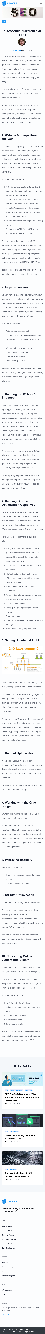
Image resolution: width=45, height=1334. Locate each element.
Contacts (5, 1294)
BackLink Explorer (9, 1248)
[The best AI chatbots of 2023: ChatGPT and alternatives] (22, 1158)
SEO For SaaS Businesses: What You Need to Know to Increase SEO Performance (22, 1097)
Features (5, 1262)
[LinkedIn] (8, 1314)
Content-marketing (16, 1090)
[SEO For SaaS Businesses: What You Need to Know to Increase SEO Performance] (22, 1079)
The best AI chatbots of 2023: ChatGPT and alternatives (19, 1175)
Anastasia (17, 50)
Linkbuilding (14, 1131)
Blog (3, 1271)
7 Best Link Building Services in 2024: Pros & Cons (20, 1137)
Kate (6, 1179)
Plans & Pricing (7, 1266)
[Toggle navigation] (41, 3)
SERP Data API (8, 1243)
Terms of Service (9, 1329)
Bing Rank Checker (9, 1239)
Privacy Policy (23, 1329)
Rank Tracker (7, 1226)
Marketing (28, 1090)
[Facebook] (3, 1314)
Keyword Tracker (8, 1235)
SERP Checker (7, 1230)
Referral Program (8, 1275)
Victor (7, 1103)
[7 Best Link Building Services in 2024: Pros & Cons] (22, 1120)
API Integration (7, 1290)
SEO (4, 22)
